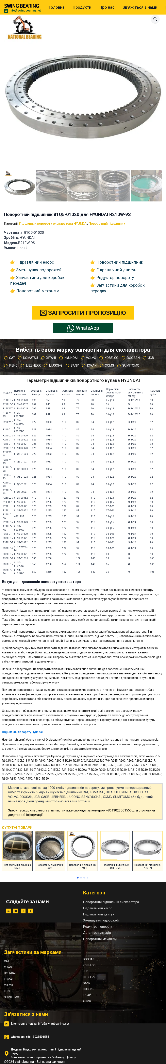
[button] (155, 19)
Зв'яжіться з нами (140, 7)
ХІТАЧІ (8, 967)
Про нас (107, 7)
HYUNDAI (10, 973)
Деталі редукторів (97, 933)
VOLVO (8, 985)
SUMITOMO (11, 997)
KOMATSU (10, 979)
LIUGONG (88, 989)
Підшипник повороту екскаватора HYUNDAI (53, 223)
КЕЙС (7, 991)
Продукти (82, 7)
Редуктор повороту (115, 277)
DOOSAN (89, 959)
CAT (7, 961)
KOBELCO (89, 965)
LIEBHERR (89, 977)
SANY (86, 983)
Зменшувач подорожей (39, 269)
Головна (57, 7)
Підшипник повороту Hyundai (22, 732)
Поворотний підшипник (107, 223)
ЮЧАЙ (87, 995)
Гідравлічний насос (35, 262)
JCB (85, 971)
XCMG (87, 1001)
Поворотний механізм (37, 290)
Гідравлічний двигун (116, 269)
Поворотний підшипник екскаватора (111, 902)
